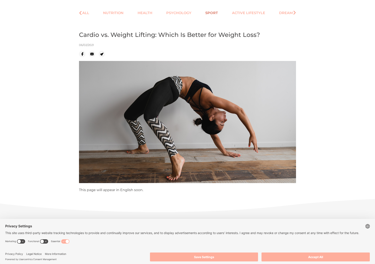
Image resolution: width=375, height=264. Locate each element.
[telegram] (103, 54)
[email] (94, 54)
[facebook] (84, 54)
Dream (286, 13)
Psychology (178, 13)
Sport (211, 13)
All (85, 13)
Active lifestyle (248, 13)
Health (145, 13)
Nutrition (113, 13)
